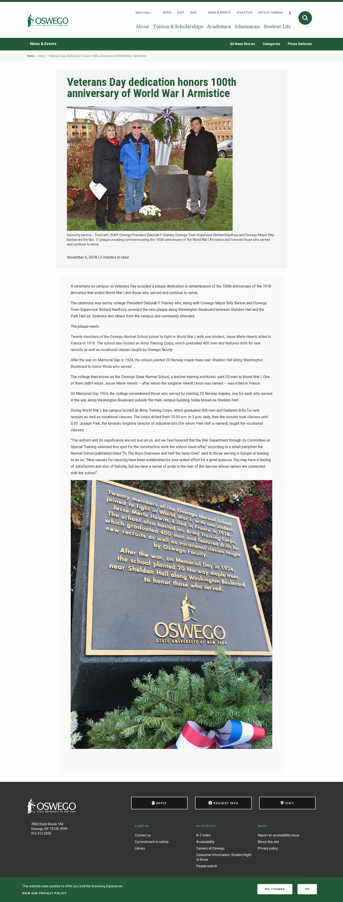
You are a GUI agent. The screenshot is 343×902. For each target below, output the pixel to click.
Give (193, 12)
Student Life (277, 26)
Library (140, 848)
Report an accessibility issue (278, 835)
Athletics (244, 12)
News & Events (219, 12)
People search (206, 866)
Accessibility (205, 842)
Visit (181, 12)
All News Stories (242, 44)
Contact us (143, 835)
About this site (268, 842)
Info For (142, 12)
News (31, 56)
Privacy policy (268, 848)
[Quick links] (290, 12)
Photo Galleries (300, 44)
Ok (307, 889)
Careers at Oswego (210, 848)
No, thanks (275, 889)
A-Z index (203, 835)
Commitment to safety (152, 842)
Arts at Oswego (270, 12)
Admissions (247, 26)
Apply (167, 12)
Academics (219, 26)
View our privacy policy (44, 893)
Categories (271, 44)
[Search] (305, 18)
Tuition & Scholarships (178, 26)
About (142, 26)
